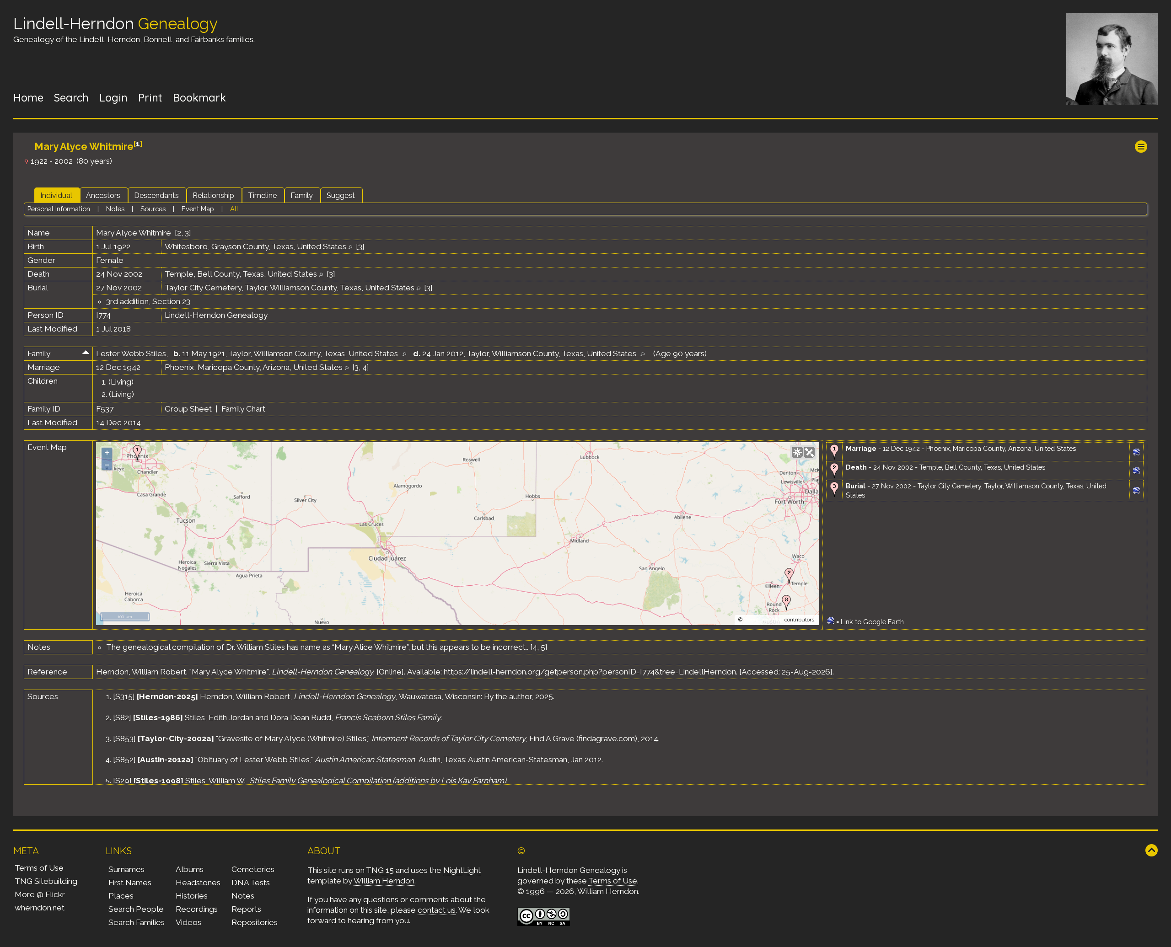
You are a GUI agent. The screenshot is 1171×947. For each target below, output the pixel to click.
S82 (122, 717)
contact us (437, 910)
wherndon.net (39, 907)
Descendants (156, 195)
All (234, 209)
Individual (56, 195)
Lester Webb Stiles (131, 353)
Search (71, 97)
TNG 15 (380, 870)
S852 (124, 759)
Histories (192, 895)
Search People (136, 909)
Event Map (198, 209)
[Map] (797, 452)
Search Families (136, 922)
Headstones (198, 882)
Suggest (341, 195)
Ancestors (103, 195)
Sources (153, 209)
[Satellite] (809, 452)
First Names (129, 882)
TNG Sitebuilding (46, 881)
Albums (190, 869)
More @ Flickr (40, 894)
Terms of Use (39, 867)
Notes (115, 209)
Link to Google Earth (872, 622)
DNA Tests (250, 882)
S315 (124, 696)
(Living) (121, 381)
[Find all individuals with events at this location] (350, 246)
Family (301, 195)
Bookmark (199, 97)
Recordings (197, 909)
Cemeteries (252, 869)
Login (113, 97)
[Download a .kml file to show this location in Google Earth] (1136, 452)
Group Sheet (188, 408)
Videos (188, 922)
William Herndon (384, 880)
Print (150, 97)
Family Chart (243, 408)
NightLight (462, 870)
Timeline (262, 195)
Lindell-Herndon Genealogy (216, 315)
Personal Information (58, 209)
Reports (246, 909)
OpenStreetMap (763, 619)
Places (121, 895)
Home (28, 97)
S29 (122, 780)
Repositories (254, 922)
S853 (124, 738)
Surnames (126, 869)
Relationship (213, 195)
